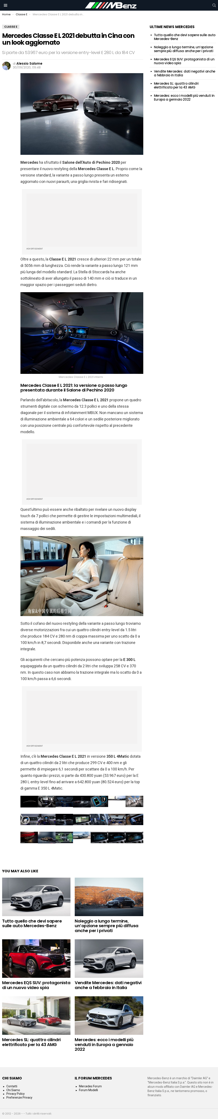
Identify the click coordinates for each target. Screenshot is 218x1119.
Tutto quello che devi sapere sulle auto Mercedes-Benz (32, 923)
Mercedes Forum (90, 1086)
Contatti (11, 1086)
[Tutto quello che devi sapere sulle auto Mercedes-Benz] (36, 897)
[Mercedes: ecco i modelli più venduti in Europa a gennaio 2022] (109, 1015)
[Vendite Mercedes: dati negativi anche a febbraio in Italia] (109, 958)
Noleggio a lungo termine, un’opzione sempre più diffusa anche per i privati (106, 926)
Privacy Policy (15, 1093)
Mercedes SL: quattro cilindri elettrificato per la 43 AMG (31, 1042)
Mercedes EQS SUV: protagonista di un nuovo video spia (36, 985)
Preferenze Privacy (19, 1097)
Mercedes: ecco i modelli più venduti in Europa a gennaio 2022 (104, 1044)
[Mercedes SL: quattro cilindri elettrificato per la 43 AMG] (36, 1015)
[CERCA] (214, 5)
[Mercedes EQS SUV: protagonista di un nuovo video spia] (36, 958)
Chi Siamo (13, 1090)
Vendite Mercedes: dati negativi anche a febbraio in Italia (108, 985)
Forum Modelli (88, 1090)
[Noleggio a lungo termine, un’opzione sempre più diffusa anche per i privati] (109, 897)
